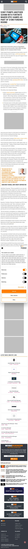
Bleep (6, 424)
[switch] (25, 274)
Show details (21, 287)
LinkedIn (18, 535)
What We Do (3, 525)
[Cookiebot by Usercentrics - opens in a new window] (21, 248)
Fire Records (16, 364)
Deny (14, 299)
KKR (12, 239)
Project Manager (5, 440)
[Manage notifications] (25, 542)
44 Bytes (7, 547)
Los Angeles (9, 383)
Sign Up (15, 458)
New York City (10, 420)
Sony (2, 46)
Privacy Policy (18, 526)
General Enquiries (4, 539)
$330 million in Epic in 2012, (20, 138)
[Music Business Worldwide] (14, 2)
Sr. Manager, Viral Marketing (14, 381)
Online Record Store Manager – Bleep (9, 423)
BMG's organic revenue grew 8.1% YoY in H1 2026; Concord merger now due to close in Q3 (16, 484)
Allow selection (14, 295)
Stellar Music (14, 373)
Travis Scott (13, 222)
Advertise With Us (4, 535)
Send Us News (3, 537)
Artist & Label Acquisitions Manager (9, 436)
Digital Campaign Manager (14, 372)
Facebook (18, 534)
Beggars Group (8, 429)
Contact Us (3, 534)
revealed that (13, 84)
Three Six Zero (17, 392)
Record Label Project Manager (14, 400)
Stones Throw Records (9, 433)
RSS (17, 539)
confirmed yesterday (20, 54)
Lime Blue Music (8, 437)
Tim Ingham (4, 26)
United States (15, 383)
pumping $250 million (18, 80)
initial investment (11, 92)
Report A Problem (4, 540)
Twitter (18, 537)
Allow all (14, 291)
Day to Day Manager (14, 391)
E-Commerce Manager (6, 427)
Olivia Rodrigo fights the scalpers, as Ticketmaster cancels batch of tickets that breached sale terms (16, 476)
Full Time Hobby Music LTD (16, 401)
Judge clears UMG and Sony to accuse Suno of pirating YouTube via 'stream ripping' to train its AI (16, 466)
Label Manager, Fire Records (14, 363)
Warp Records (8, 441)
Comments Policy (18, 525)
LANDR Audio (17, 420)
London (11, 364)
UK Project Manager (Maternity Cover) (9, 432)
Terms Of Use (17, 523)
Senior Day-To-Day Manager (14, 409)
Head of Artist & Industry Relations (14, 419)
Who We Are (3, 523)
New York (3, 441)
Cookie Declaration (19, 528)
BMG (20, 383)
